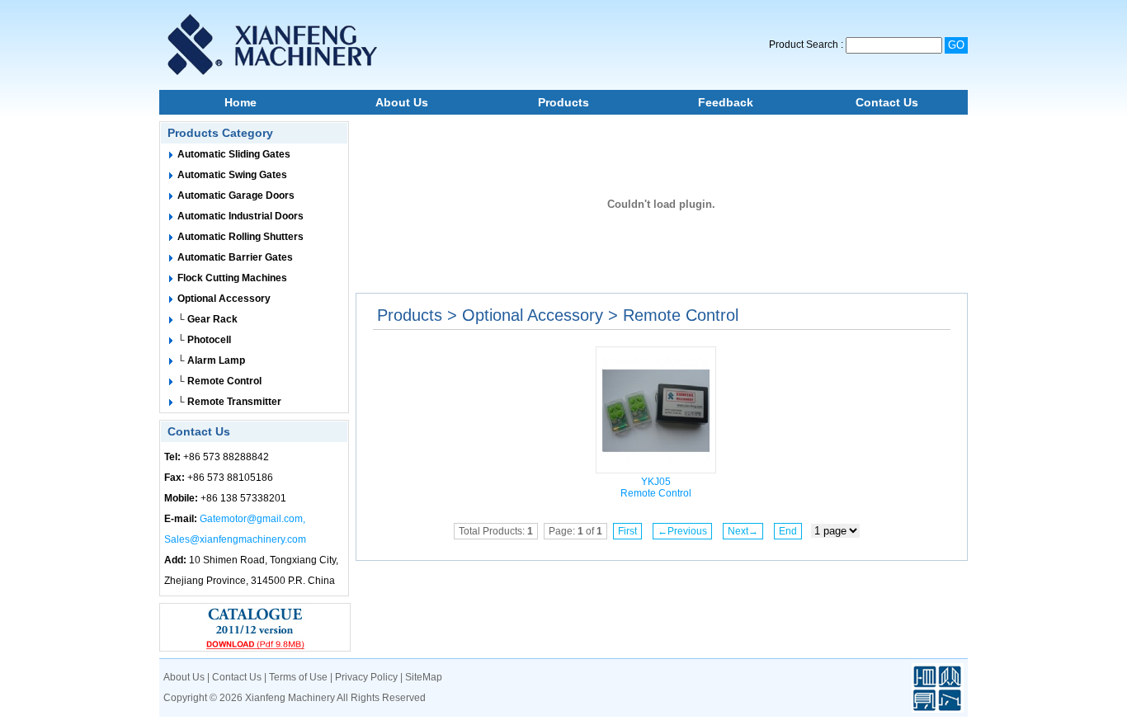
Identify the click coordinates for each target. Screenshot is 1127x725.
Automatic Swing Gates (232, 175)
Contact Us (887, 102)
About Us (401, 102)
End (788, 531)
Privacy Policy (366, 677)
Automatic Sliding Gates (233, 154)
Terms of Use (298, 677)
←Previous (682, 531)
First (627, 531)
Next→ (743, 531)
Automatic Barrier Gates (235, 257)
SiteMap (423, 677)
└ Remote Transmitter (229, 401)
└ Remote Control (219, 381)
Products (563, 102)
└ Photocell (204, 340)
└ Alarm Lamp (211, 360)
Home (240, 102)
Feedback (725, 102)
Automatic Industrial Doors (240, 216)
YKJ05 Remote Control (655, 487)
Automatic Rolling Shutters (240, 236)
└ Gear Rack (207, 319)
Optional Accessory (224, 298)
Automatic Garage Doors (236, 195)
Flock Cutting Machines (232, 278)
